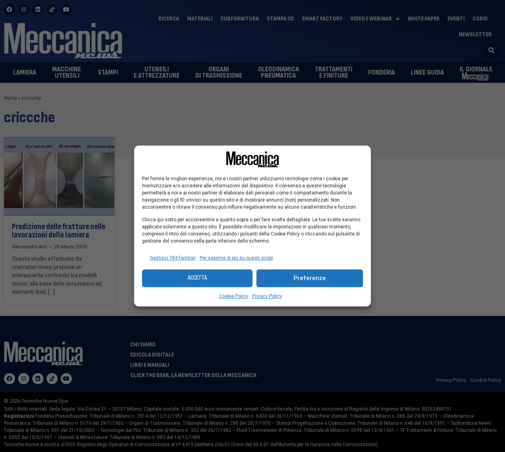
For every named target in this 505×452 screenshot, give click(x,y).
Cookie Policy (233, 296)
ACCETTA (197, 278)
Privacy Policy (267, 296)
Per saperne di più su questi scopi (236, 258)
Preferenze (310, 278)
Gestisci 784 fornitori (173, 258)
